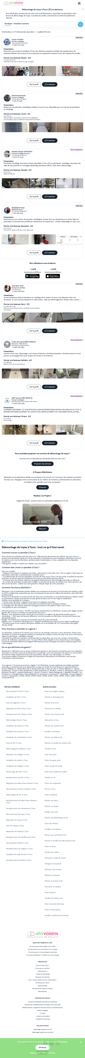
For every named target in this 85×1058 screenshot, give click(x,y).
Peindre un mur (50, 749)
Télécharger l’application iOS (42, 1029)
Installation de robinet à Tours (17, 726)
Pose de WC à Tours (13, 743)
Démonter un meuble (53, 708)
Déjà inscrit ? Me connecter (42, 1052)
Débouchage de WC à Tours (16, 795)
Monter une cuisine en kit (54, 726)
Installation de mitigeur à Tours (17, 766)
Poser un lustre (50, 846)
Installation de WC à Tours (16, 697)
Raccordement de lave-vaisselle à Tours (21, 789)
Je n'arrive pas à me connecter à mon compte (42, 949)
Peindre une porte (51, 812)
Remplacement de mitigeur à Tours (19, 848)
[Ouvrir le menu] (79, 3)
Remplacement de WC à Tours (17, 777)
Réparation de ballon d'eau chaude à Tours (22, 783)
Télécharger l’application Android (42, 1032)
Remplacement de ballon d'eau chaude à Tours (21, 801)
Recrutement (42, 991)
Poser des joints (51, 754)
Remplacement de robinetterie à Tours (20, 808)
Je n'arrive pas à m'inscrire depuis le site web (42, 952)
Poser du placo (50, 892)
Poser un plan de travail (53, 766)
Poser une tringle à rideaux (54, 691)
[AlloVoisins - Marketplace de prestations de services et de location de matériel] (13, 5)
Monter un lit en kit (52, 703)
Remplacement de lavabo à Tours (18, 860)
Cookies (42, 1013)
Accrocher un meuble (53, 886)
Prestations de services (12, 541)
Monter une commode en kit (55, 835)
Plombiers (24, 541)
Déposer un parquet (52, 875)
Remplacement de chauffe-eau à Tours (20, 837)
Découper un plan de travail (55, 858)
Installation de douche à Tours (17, 731)
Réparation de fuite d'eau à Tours (18, 708)
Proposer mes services (42, 977)
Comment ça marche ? (42, 968)
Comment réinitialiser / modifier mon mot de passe (42, 955)
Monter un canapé (51, 806)
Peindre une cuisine (52, 852)
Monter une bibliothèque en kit (56, 818)
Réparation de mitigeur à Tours (17, 754)
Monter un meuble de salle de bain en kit (60, 841)
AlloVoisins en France (42, 983)
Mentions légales (42, 1010)
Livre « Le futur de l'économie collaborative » (42, 980)
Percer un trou (50, 789)
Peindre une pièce (51, 800)
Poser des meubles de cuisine (56, 772)
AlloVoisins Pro (42, 971)
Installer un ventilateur (53, 829)
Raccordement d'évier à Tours (17, 843)
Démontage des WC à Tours (17, 772)
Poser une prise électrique (54, 904)
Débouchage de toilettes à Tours (18, 749)
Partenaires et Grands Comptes (42, 988)
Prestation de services (43, 1019)
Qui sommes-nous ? (42, 965)
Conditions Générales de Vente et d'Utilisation (42, 1002)
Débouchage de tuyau (35, 541)
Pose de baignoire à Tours (15, 703)
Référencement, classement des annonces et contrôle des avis (42, 1007)
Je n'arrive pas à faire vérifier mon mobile (42, 946)
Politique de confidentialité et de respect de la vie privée (42, 1005)
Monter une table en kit (53, 737)
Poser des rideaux (51, 823)
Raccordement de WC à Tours (17, 691)
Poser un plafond (51, 795)
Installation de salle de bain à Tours (19, 854)
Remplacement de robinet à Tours (19, 714)
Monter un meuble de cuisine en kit (58, 743)
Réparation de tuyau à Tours (16, 820)
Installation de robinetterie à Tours (19, 737)
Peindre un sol (50, 777)
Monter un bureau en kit (54, 881)
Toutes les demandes (43, 974)
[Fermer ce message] (80, 1042)
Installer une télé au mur (54, 898)
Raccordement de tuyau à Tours (18, 814)
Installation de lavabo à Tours (17, 760)
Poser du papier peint (53, 760)
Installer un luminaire (52, 731)
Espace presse (42, 986)
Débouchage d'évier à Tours (16, 720)
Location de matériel (42, 1016)
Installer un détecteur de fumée (57, 915)
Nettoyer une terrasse (53, 869)
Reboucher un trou (52, 720)
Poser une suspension (53, 783)
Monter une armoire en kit (54, 714)
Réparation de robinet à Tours (17, 831)
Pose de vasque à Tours (15, 825)
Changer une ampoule (53, 864)
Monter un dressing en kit (54, 697)
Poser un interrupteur (53, 909)
